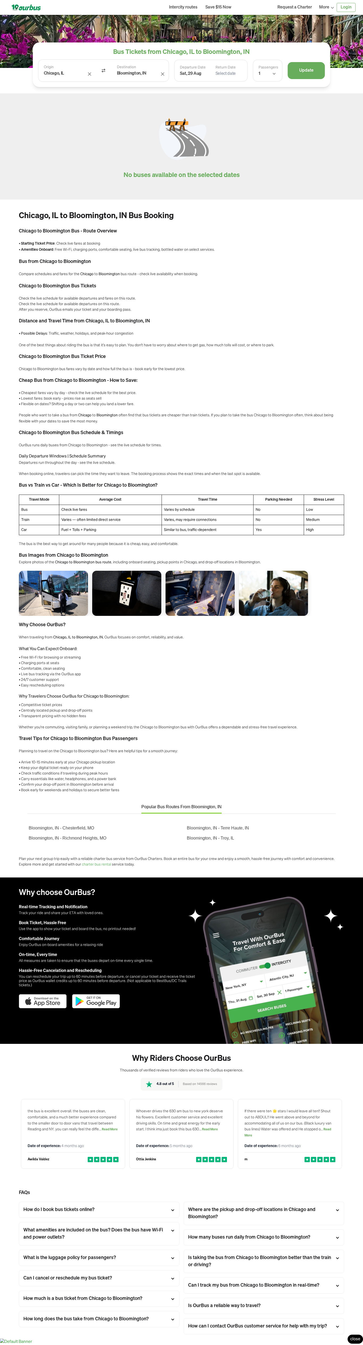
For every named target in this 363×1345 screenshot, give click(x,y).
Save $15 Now (218, 7)
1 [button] (259, 74)
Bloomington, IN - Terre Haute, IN (218, 828)
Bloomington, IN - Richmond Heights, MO (67, 838)
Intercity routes (183, 7)
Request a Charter (294, 7)
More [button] (324, 7)
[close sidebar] (254, 7)
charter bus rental (96, 864)
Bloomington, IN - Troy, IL (210, 838)
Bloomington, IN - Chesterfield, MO (61, 828)
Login (346, 7)
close (355, 1339)
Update (306, 70)
